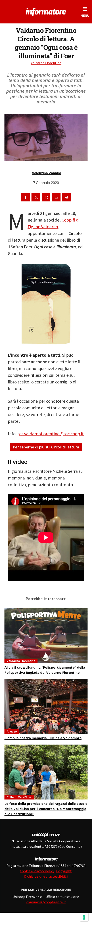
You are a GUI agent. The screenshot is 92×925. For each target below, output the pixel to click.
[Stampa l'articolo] (66, 197)
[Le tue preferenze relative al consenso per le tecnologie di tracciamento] (84, 917)
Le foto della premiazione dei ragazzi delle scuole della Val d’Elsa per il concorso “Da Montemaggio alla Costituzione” (45, 808)
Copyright (64, 871)
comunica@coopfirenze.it (46, 902)
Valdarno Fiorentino (46, 63)
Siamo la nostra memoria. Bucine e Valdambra (43, 738)
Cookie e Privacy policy (37, 871)
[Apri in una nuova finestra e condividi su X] (35, 197)
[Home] (46, 11)
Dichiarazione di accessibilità (46, 876)
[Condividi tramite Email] (56, 197)
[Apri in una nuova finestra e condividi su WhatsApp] (46, 197)
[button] (85, 12)
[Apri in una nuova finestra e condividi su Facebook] (25, 197)
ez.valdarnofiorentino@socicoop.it (51, 433)
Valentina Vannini (46, 173)
